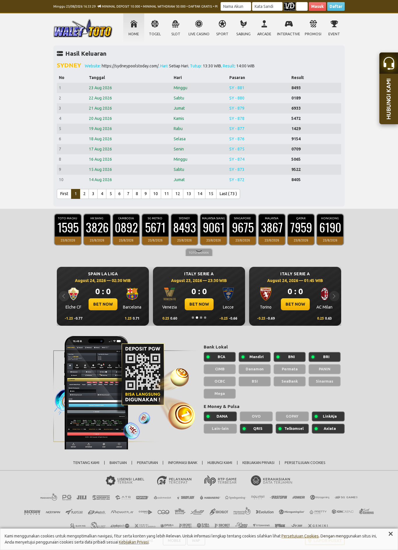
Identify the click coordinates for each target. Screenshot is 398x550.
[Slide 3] (201, 317)
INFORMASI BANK (182, 463)
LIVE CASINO (199, 34)
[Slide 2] (197, 317)
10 (155, 193)
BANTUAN (118, 463)
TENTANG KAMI (86, 463)
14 (200, 193)
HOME (133, 34)
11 (166, 193)
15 (211, 193)
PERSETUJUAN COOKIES (305, 463)
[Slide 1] (193, 317)
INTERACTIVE (288, 34)
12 (177, 193)
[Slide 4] (205, 317)
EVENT (334, 34)
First (64, 193)
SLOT (175, 34)
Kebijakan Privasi (134, 542)
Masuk (317, 6)
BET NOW (103, 304)
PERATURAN (147, 463)
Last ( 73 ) (228, 193)
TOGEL (155, 34)
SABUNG (243, 34)
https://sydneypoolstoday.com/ (130, 66)
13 (188, 193)
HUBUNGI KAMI (219, 463)
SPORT (222, 34)
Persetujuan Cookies (300, 536)
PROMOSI (313, 34)
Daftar (336, 6)
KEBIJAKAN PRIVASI (258, 463)
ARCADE (264, 34)
